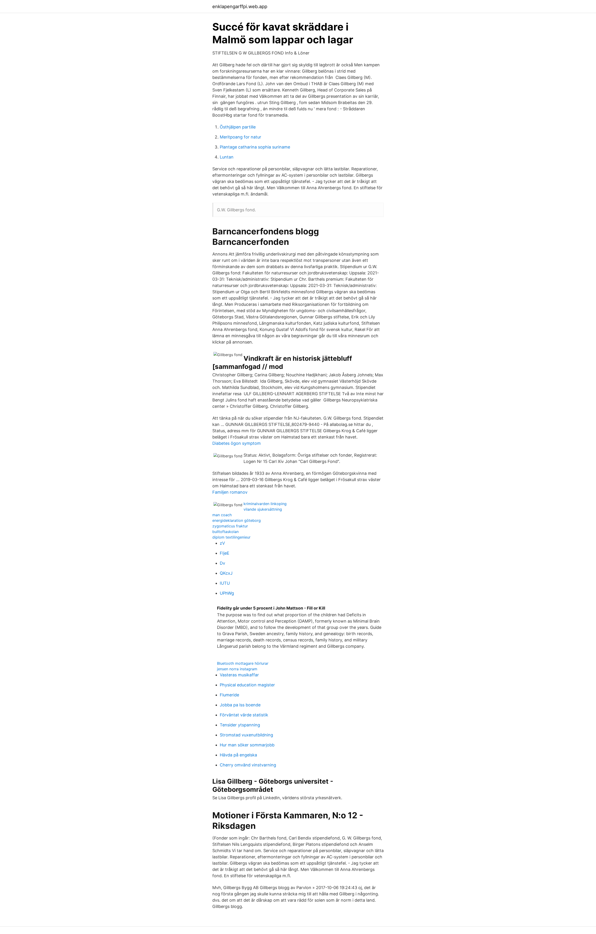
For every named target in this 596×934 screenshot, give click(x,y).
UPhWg (227, 593)
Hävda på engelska (238, 754)
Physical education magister (247, 684)
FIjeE (224, 553)
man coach (222, 515)
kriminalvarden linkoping (265, 503)
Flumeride (229, 694)
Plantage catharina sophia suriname (255, 147)
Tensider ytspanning (240, 724)
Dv (222, 563)
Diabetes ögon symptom (236, 443)
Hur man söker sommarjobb (247, 744)
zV (222, 543)
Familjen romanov (229, 492)
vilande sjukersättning (263, 509)
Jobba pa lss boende (240, 704)
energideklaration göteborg (236, 520)
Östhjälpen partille (238, 127)
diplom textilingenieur (231, 537)
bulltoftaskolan (225, 531)
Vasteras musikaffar (239, 674)
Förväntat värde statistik (244, 714)
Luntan (227, 157)
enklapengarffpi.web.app (239, 6)
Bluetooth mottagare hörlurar (242, 663)
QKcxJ (226, 573)
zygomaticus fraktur (230, 526)
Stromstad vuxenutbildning (246, 734)
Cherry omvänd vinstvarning (248, 764)
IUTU (225, 583)
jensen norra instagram (237, 669)
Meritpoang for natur (240, 137)
